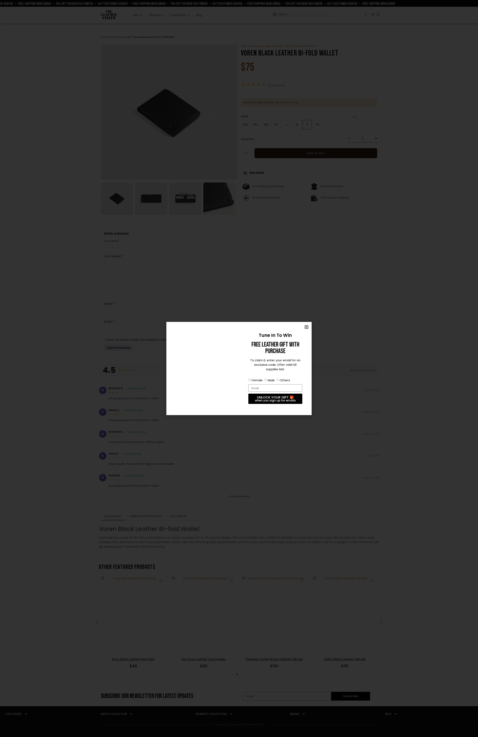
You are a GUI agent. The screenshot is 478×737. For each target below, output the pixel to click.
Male (271, 380)
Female (257, 380)
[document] (239, 368)
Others (285, 380)
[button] (306, 327)
